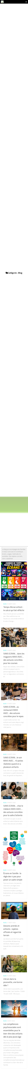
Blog (5, 604)
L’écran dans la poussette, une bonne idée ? (12, 982)
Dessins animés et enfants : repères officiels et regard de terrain (12, 930)
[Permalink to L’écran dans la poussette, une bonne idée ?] (14, 963)
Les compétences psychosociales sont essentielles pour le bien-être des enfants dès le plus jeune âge (12, 1030)
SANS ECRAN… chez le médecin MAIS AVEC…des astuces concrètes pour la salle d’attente (13, 810)
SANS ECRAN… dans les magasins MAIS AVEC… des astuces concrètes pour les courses (13, 658)
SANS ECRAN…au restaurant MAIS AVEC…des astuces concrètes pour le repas (13, 711)
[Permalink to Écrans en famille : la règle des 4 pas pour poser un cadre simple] (14, 848)
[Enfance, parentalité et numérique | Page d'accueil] (2, 2)
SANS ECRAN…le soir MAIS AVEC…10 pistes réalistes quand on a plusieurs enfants (13, 762)
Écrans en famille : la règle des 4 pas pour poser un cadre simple (12, 876)
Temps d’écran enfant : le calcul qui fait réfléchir (13, 608)
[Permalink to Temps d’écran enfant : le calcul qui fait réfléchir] (14, 581)
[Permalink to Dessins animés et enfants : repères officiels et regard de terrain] (14, 910)
